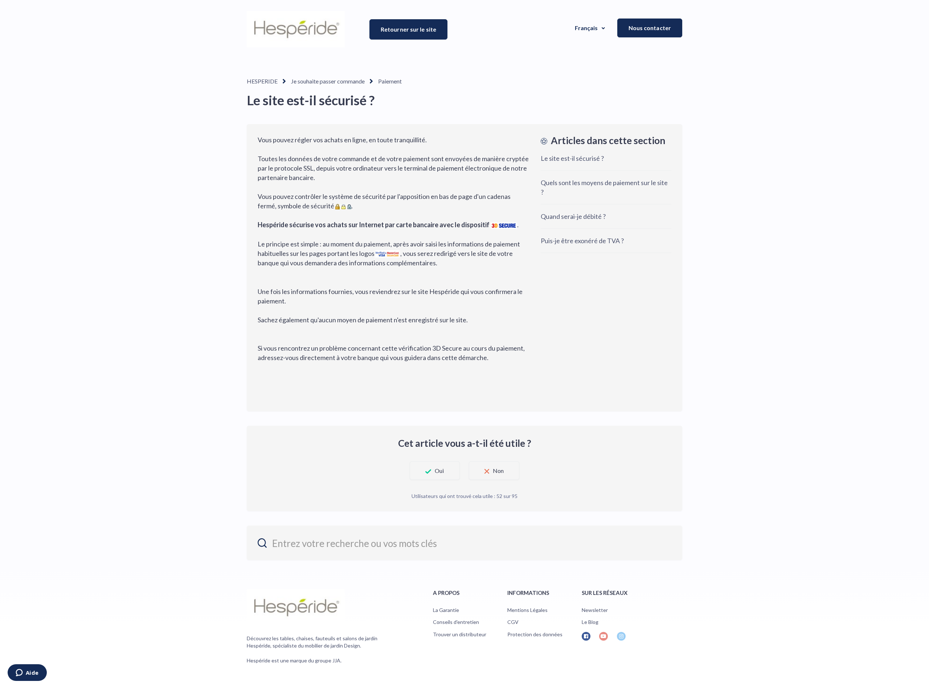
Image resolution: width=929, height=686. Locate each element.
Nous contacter (650, 27)
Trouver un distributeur (459, 634)
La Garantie (446, 610)
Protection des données (534, 634)
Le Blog (590, 622)
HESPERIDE (262, 81)
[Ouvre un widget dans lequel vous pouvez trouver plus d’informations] (27, 673)
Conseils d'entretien (456, 622)
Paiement (390, 81)
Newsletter (595, 610)
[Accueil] (296, 29)
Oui (439, 470)
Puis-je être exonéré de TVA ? (582, 241)
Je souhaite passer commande (328, 81)
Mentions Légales (527, 610)
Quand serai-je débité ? (573, 216)
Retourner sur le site (408, 29)
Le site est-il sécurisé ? (572, 158)
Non (498, 470)
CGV (513, 622)
